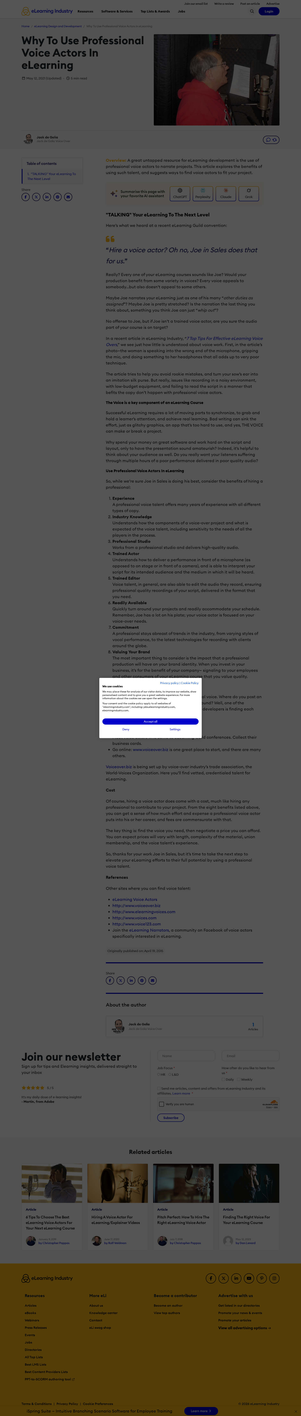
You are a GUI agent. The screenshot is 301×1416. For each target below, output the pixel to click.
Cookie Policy (190, 683)
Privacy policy (169, 683)
